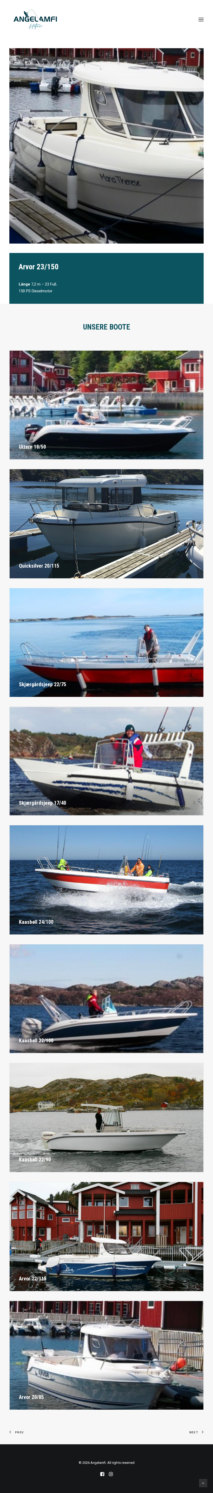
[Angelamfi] (35, 19)
